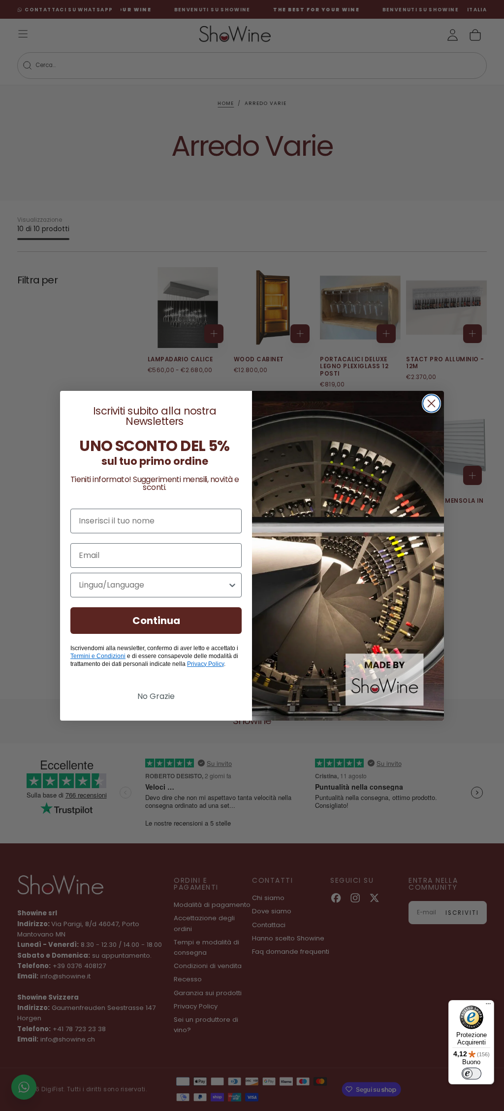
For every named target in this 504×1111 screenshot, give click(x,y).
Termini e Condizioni (98, 656)
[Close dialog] (431, 403)
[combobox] (153, 585)
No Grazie (156, 696)
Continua (156, 620)
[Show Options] (232, 585)
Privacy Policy (205, 663)
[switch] (471, 1073)
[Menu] (488, 1006)
